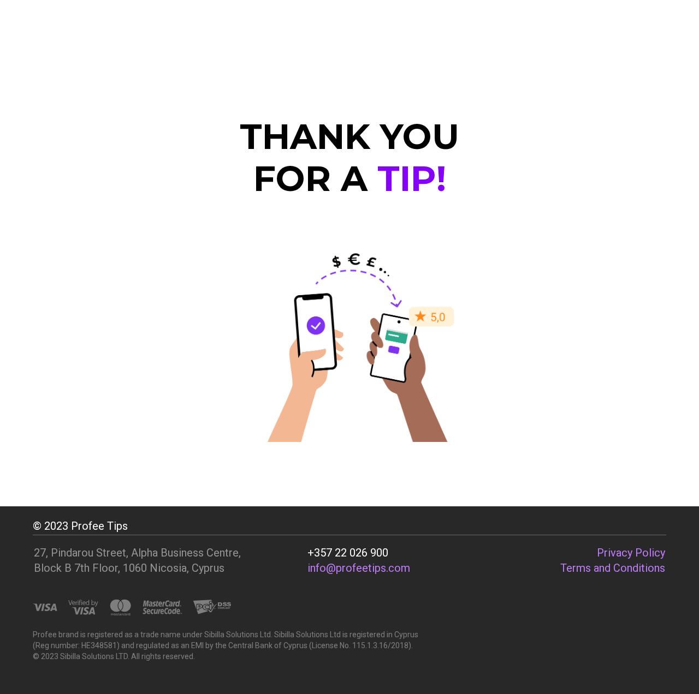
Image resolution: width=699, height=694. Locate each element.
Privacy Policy (631, 552)
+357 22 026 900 (347, 552)
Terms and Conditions (612, 568)
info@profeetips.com (358, 568)
